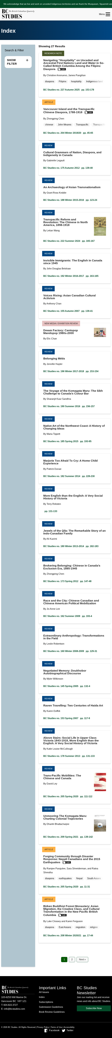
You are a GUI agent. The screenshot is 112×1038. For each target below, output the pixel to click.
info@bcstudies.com (14, 1009)
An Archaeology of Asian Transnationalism (71, 187)
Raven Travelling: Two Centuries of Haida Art (73, 705)
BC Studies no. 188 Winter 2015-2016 (70, 200)
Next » (82, 959)
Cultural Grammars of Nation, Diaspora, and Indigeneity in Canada (72, 153)
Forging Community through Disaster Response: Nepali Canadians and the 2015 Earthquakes (71, 859)
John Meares (64, 124)
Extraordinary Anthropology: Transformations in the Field (73, 637)
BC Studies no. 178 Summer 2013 (69, 756)
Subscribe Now (94, 1008)
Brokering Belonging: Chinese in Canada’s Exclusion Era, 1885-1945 (71, 567)
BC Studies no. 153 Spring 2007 (66, 718)
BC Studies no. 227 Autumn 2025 (68, 89)
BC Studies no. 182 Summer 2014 (69, 476)
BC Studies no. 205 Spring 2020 (67, 796)
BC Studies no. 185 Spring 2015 (67, 441)
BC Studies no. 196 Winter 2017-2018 (70, 371)
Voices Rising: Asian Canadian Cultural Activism (69, 297)
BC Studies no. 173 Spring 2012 (67, 581)
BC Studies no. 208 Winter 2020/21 (68, 935)
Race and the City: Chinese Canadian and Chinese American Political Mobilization (71, 602)
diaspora (49, 81)
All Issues (44, 992)
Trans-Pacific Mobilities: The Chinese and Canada (62, 777)
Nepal (79, 878)
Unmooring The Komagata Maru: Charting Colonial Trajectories (65, 817)
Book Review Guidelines (52, 1012)
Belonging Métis (54, 358)
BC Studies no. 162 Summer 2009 (67, 616)
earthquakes (65, 878)
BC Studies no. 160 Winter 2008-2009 (70, 651)
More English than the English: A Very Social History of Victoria (73, 497)
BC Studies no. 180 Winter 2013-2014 (70, 546)
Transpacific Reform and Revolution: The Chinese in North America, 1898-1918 (65, 222)
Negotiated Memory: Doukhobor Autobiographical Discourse (64, 672)
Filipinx (62, 81)
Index (42, 997)
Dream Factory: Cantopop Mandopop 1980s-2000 (60, 331)
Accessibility (69, 1027)
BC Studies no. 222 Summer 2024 (69, 241)
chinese (49, 124)
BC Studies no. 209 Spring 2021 (68, 837)
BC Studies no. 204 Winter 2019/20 (68, 133)
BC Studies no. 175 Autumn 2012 (68, 168)
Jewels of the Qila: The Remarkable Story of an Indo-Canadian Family (74, 532)
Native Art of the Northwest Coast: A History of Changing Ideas (74, 427)
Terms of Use (56, 1027)
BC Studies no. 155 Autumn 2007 (68, 311)
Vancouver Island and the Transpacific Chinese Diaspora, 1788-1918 (69, 111)
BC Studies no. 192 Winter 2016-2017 (70, 276)
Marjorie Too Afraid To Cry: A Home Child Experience (70, 462)
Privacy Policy (43, 1027)
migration (80, 927)
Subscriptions (46, 1002)
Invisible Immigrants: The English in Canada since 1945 (72, 262)
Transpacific (82, 124)
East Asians (65, 927)
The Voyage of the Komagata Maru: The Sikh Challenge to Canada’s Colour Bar (73, 392)
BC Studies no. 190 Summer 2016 (69, 406)
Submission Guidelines (51, 1007)
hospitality (76, 81)
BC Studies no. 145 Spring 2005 (66, 686)
